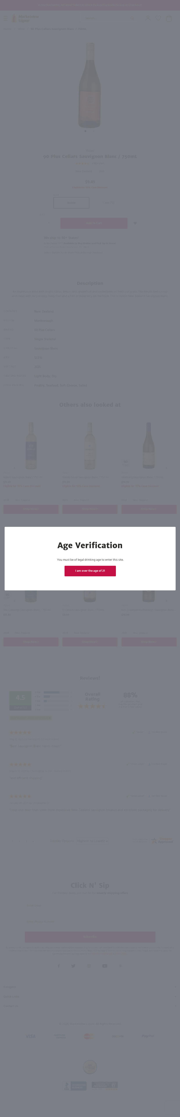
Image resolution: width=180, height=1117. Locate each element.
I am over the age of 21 (90, 570)
